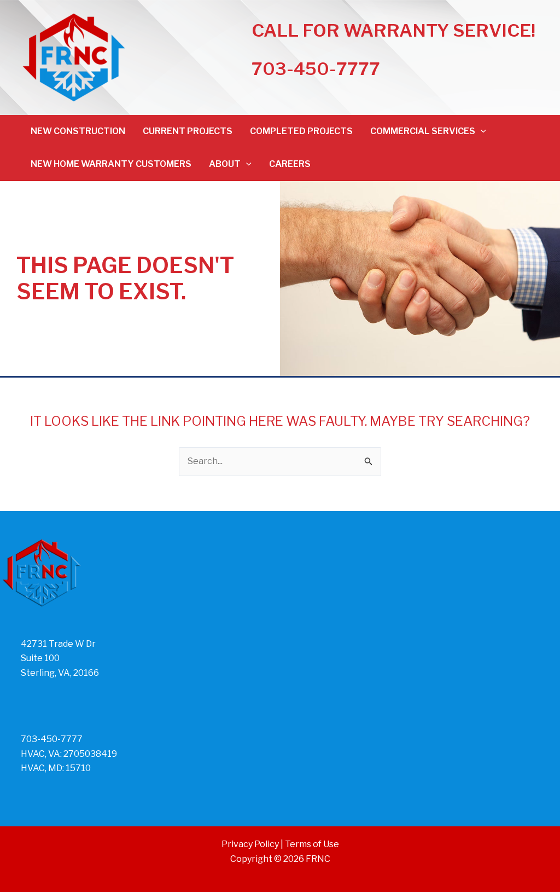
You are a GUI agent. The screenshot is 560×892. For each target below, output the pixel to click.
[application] (480, 131)
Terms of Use (312, 844)
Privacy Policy (250, 844)
